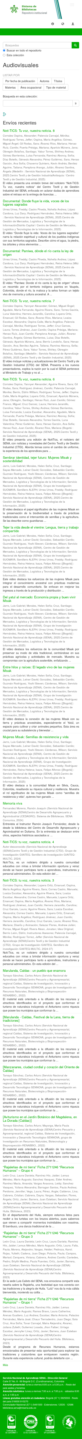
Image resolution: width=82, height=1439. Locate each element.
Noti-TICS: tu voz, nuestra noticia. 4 (28, 841)
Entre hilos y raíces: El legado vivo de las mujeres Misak (39, 669)
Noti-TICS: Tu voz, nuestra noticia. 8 (29, 130)
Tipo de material (56, 87)
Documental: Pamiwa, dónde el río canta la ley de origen (38, 252)
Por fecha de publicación (20, 81)
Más (5, 1365)
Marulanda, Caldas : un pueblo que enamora (34, 970)
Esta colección (15, 55)
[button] (52, 23)
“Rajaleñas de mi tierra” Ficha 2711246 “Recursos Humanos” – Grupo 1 (38, 1300)
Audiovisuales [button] (14, 32)
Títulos (58, 81)
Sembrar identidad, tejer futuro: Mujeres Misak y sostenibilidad (37, 459)
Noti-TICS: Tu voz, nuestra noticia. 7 (29, 300)
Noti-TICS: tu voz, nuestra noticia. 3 (28, 880)
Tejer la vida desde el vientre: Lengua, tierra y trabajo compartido (41, 529)
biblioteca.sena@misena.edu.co (19, 1407)
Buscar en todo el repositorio (24, 50)
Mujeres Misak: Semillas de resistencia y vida (35, 736)
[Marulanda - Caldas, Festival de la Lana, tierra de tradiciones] (38, 1019)
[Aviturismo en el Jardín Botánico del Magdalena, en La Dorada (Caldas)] (40, 1118)
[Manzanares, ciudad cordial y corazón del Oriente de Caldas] (41, 1068)
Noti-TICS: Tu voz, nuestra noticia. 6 (29, 379)
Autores (44, 81)
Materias (10, 87)
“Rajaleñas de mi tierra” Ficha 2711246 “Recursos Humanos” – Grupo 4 (38, 1169)
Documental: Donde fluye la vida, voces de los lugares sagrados (36, 202)
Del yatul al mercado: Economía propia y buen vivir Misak (39, 599)
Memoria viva (12, 803)
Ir (76, 103)
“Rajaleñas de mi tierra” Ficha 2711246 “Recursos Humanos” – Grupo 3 (38, 1234)
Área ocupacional (30, 87)
